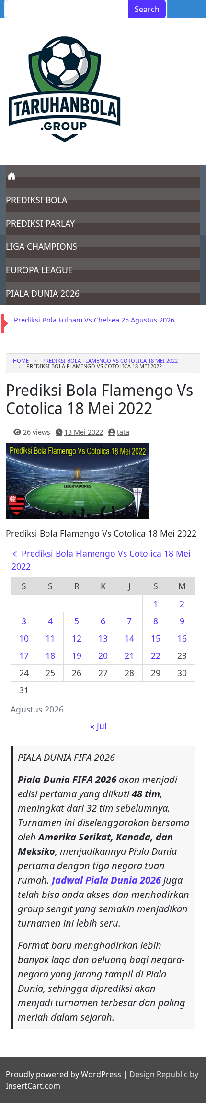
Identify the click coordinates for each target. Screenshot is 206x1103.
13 (103, 638)
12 (76, 638)
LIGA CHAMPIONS (41, 246)
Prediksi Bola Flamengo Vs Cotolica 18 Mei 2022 (110, 360)
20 (103, 655)
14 (129, 638)
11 (50, 638)
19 (76, 655)
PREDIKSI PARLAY (40, 223)
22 (155, 655)
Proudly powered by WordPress (63, 1074)
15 (155, 638)
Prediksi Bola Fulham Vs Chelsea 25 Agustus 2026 (94, 319)
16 (182, 638)
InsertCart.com (33, 1085)
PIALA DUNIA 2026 (43, 293)
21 (129, 655)
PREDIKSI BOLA (36, 200)
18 (50, 655)
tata (123, 432)
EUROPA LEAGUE (39, 270)
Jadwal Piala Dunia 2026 (106, 879)
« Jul (98, 726)
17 (24, 655)
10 (24, 638)
